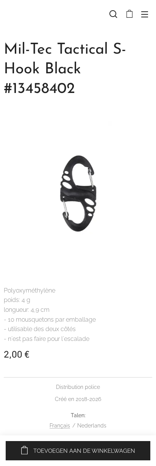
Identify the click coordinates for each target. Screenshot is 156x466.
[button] (113, 14)
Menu (144, 14)
